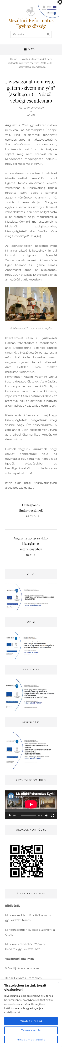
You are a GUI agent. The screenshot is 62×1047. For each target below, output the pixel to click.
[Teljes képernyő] (52, 815)
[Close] (58, 983)
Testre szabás (31, 1030)
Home (13, 59)
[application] (31, 804)
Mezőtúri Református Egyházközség (31, 23)
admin (31, 115)
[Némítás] (47, 815)
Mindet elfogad (31, 1021)
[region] (31, 1013)
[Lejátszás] (9, 815)
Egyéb (24, 59)
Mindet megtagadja (31, 1039)
